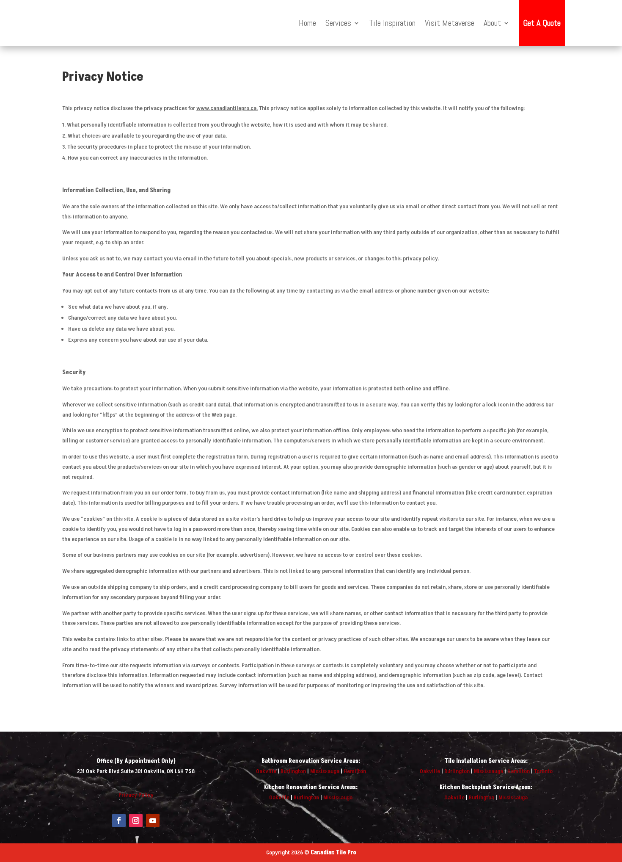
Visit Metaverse (449, 22)
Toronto (543, 771)
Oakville (266, 771)
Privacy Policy (136, 795)
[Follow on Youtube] (153, 820)
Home (307, 22)
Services (338, 22)
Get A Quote (542, 22)
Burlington (293, 771)
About (492, 22)
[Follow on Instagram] (136, 820)
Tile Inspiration (392, 22)
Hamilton (355, 771)
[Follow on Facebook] (119, 820)
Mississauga (324, 771)
